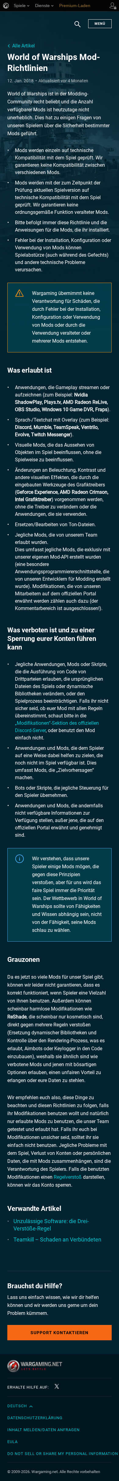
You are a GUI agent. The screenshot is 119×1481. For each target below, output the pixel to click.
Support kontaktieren (59, 1332)
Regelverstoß (68, 1177)
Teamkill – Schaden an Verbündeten (57, 1239)
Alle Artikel (23, 46)
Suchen (77, 27)
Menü (100, 24)
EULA (12, 1441)
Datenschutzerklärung (35, 1418)
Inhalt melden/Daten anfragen (43, 1429)
